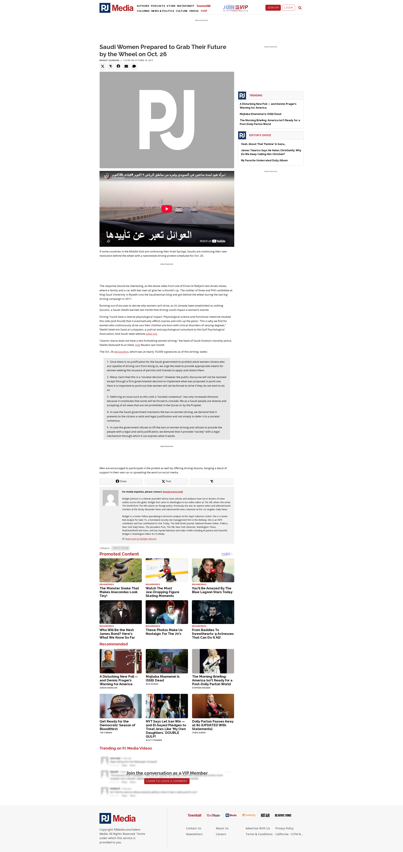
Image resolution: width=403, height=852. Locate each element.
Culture (182, 11)
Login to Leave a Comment (166, 781)
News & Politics (162, 11)
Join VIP (273, 7)
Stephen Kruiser (201, 688)
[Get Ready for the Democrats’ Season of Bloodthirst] (121, 706)
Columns (143, 11)
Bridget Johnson (109, 60)
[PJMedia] (116, 7)
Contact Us (193, 828)
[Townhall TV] (204, 6)
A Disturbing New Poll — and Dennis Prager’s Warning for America (119, 680)
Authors (143, 6)
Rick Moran (152, 684)
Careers (221, 834)
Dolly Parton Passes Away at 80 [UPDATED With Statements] (212, 725)
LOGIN (288, 7)
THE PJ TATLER (120, 548)
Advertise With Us (258, 828)
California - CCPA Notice (289, 834)
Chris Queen (199, 733)
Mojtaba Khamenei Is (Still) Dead (163, 678)
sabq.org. (151, 334)
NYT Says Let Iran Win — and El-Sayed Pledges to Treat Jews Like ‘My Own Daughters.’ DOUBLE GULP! (166, 728)
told (137, 345)
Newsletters (194, 834)
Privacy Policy (284, 828)
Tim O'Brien (106, 733)
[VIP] (204, 11)
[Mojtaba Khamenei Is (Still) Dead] (167, 661)
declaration (121, 351)
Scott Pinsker (154, 740)
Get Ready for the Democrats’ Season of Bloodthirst (117, 725)
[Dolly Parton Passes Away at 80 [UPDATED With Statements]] (213, 706)
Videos (194, 11)
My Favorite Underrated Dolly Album (264, 160)
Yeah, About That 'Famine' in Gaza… (263, 144)
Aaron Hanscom (108, 688)
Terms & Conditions (259, 834)
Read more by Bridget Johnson (140, 538)
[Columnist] (112, 497)
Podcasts (158, 6)
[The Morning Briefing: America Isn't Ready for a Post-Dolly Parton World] (213, 661)
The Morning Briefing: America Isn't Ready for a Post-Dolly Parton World (212, 680)
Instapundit (186, 6)
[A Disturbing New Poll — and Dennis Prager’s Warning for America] (121, 661)
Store (171, 6)
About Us (222, 828)
